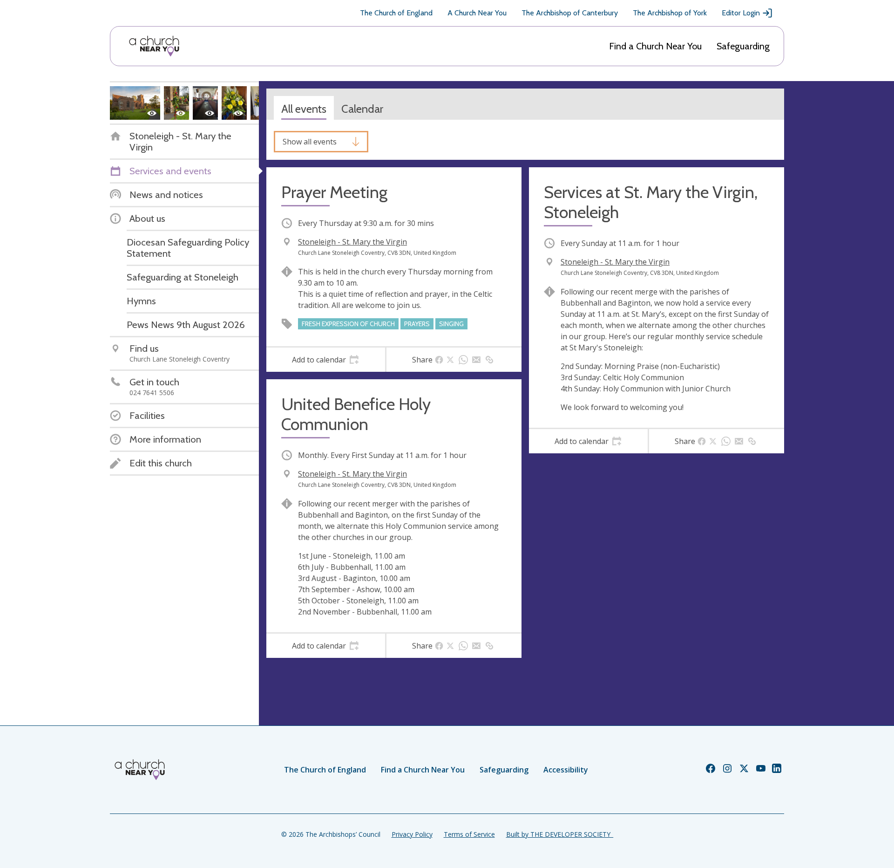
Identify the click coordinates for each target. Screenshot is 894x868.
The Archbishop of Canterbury (570, 12)
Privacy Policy (412, 834)
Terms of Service (469, 834)
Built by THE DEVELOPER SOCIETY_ (559, 834)
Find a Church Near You (655, 46)
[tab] (325, 360)
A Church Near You (477, 12)
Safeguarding (743, 46)
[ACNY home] (154, 46)
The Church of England (396, 12)
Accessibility (565, 770)
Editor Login (741, 12)
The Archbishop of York (670, 12)
